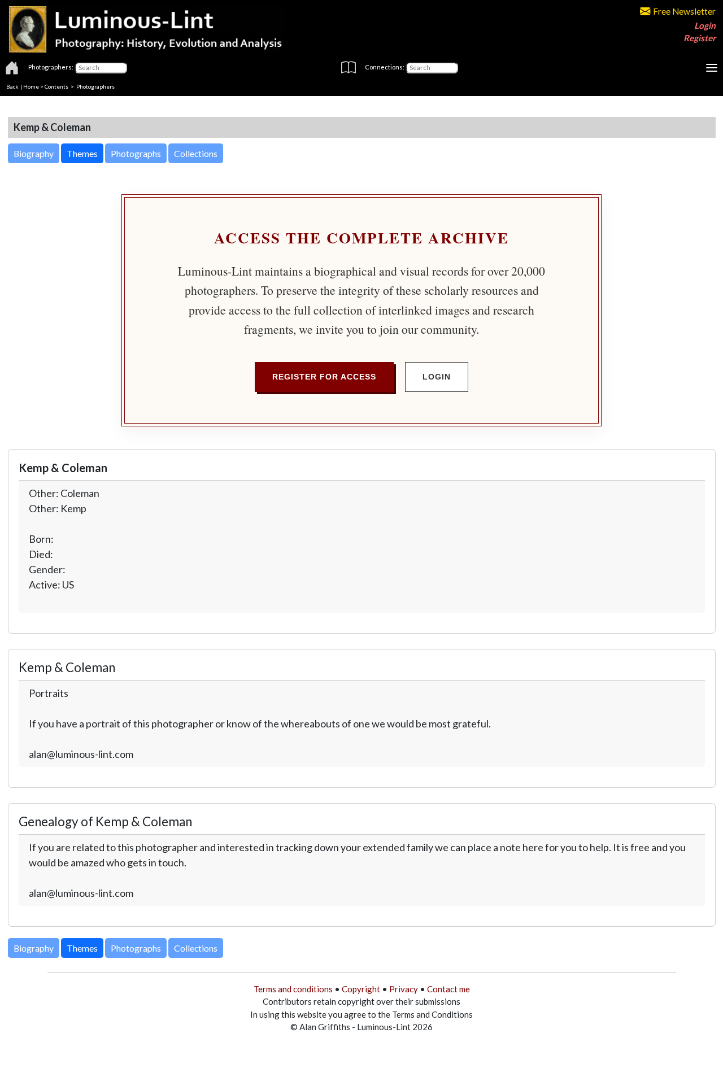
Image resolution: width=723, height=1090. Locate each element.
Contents (56, 86)
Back (12, 86)
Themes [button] (82, 153)
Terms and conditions (293, 989)
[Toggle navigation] (711, 68)
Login (705, 25)
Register (699, 38)
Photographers (95, 86)
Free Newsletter (684, 11)
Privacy (403, 989)
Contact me (448, 989)
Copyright (361, 989)
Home (31, 86)
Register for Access (324, 376)
